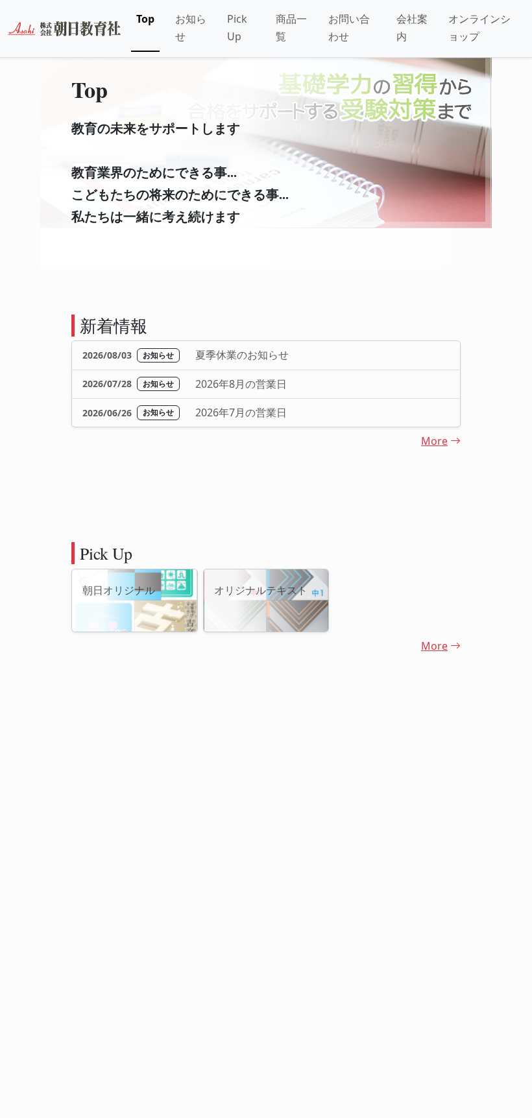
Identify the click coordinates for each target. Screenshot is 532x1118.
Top (145, 19)
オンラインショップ (479, 27)
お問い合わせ (349, 27)
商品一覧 (291, 27)
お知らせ (190, 27)
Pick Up (237, 27)
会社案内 (412, 27)
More (434, 441)
